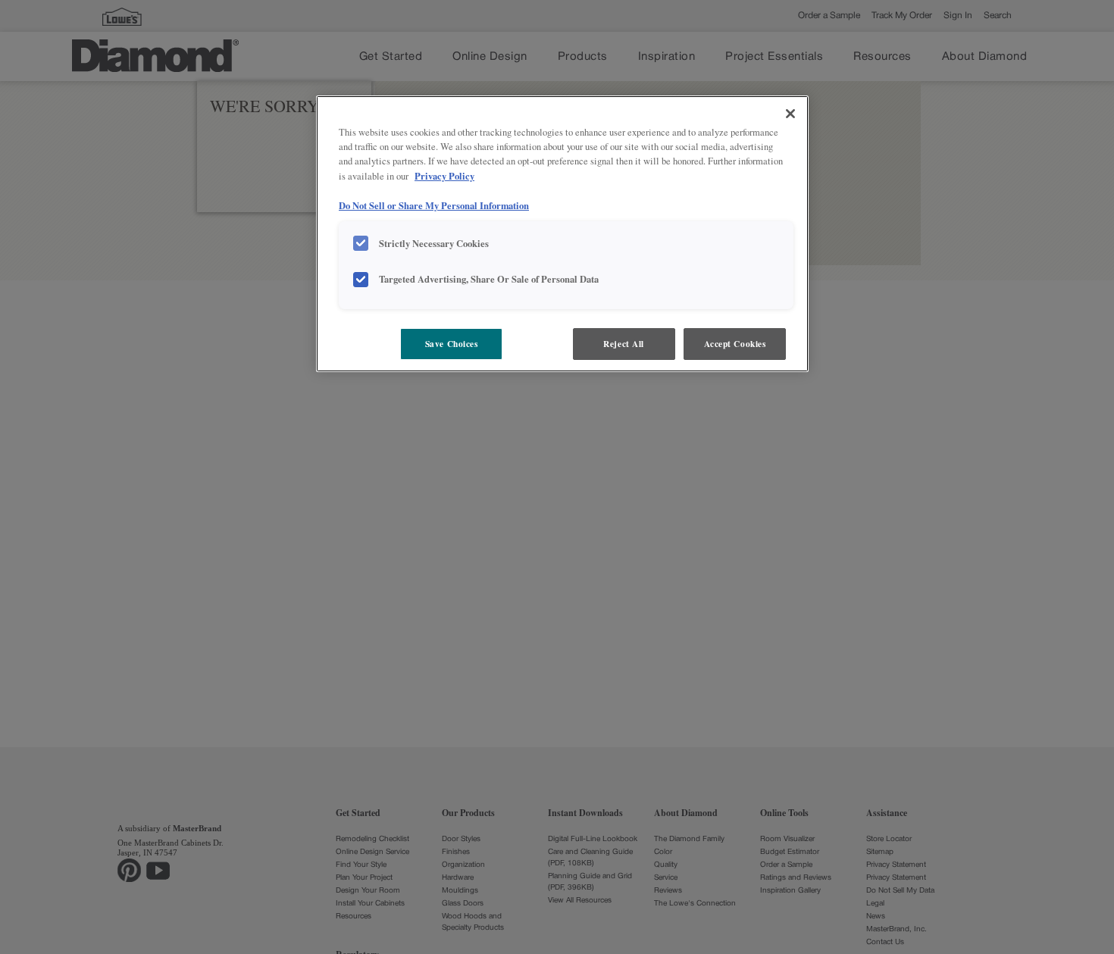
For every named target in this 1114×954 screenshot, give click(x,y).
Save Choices (451, 343)
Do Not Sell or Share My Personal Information (434, 205)
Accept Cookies (735, 343)
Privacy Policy (444, 176)
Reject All (623, 343)
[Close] (790, 113)
